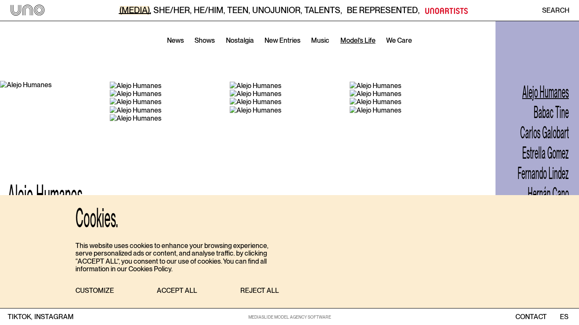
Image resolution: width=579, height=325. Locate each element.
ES (564, 317)
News (175, 40)
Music (320, 40)
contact (531, 317)
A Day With (291, 53)
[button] (94, 291)
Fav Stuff (338, 53)
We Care (399, 40)
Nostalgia (240, 40)
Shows (205, 40)
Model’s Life (358, 40)
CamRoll (244, 53)
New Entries (282, 40)
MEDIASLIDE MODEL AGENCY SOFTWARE (289, 317)
